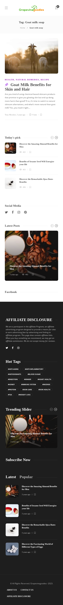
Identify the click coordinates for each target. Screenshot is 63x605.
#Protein (12, 389)
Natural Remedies (27, 80)
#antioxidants (14, 374)
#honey (11, 384)
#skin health (44, 389)
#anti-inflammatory (34, 369)
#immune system (28, 384)
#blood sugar (34, 374)
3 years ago (21, 115)
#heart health (44, 379)
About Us (12, 590)
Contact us (27, 590)
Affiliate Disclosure (19, 596)
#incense (46, 384)
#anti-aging (13, 369)
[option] (31, 166)
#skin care (27, 389)
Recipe (45, 80)
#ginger (27, 379)
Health (9, 80)
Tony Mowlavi (10, 115)
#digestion (13, 379)
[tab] (11, 477)
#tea (10, 395)
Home (22, 28)
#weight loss (24, 395)
